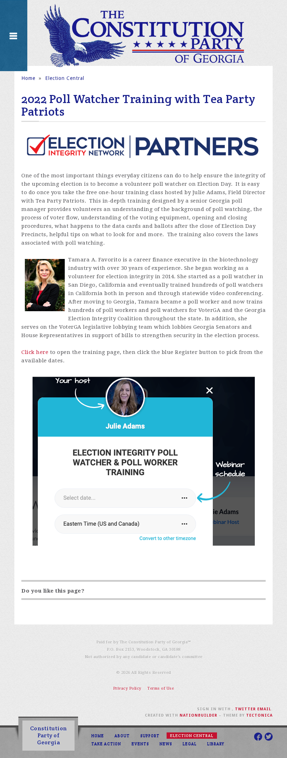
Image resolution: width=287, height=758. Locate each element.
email (264, 709)
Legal (190, 743)
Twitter (245, 709)
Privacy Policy (127, 688)
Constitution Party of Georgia (48, 735)
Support (150, 735)
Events (140, 743)
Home (28, 78)
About (122, 735)
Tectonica (259, 715)
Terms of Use (160, 688)
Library (215, 743)
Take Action (106, 743)
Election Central (64, 78)
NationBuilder (198, 715)
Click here (34, 352)
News (166, 743)
